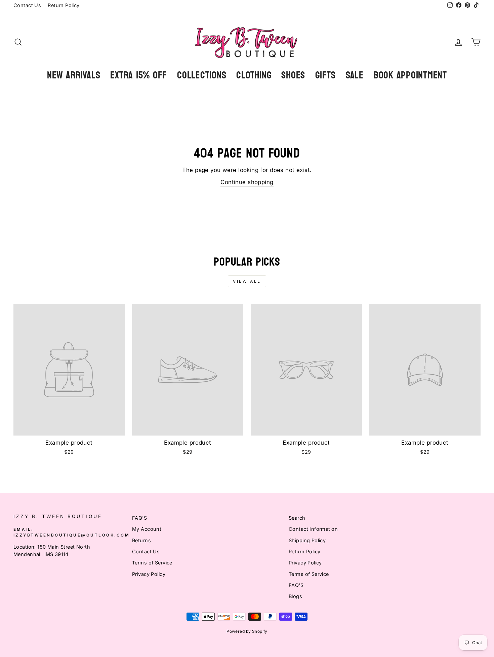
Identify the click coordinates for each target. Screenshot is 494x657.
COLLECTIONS (201, 75)
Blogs (295, 596)
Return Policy (64, 5)
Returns (141, 540)
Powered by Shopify (247, 631)
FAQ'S (139, 518)
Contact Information (313, 529)
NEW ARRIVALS (73, 75)
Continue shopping (246, 182)
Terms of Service (152, 562)
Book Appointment (410, 75)
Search (297, 518)
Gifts (325, 75)
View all (247, 281)
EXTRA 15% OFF (138, 75)
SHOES (293, 75)
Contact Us (27, 5)
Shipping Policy (307, 540)
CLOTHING (253, 75)
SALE (355, 75)
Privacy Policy (148, 574)
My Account (146, 529)
